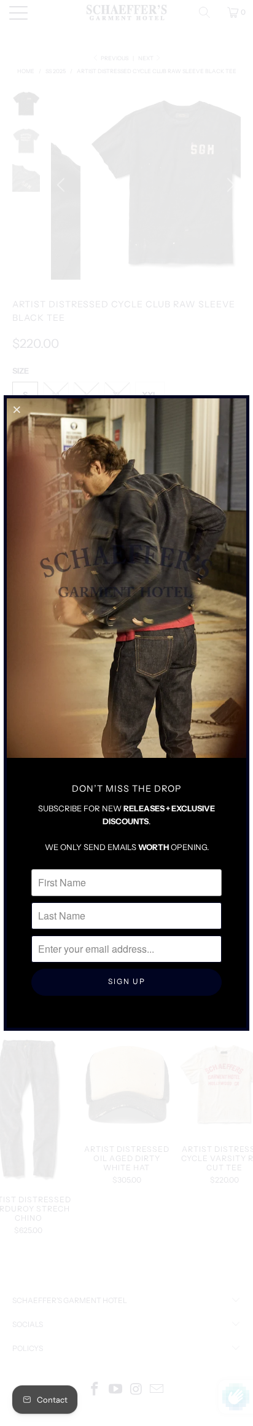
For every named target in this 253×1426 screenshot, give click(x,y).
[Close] (18, 409)
